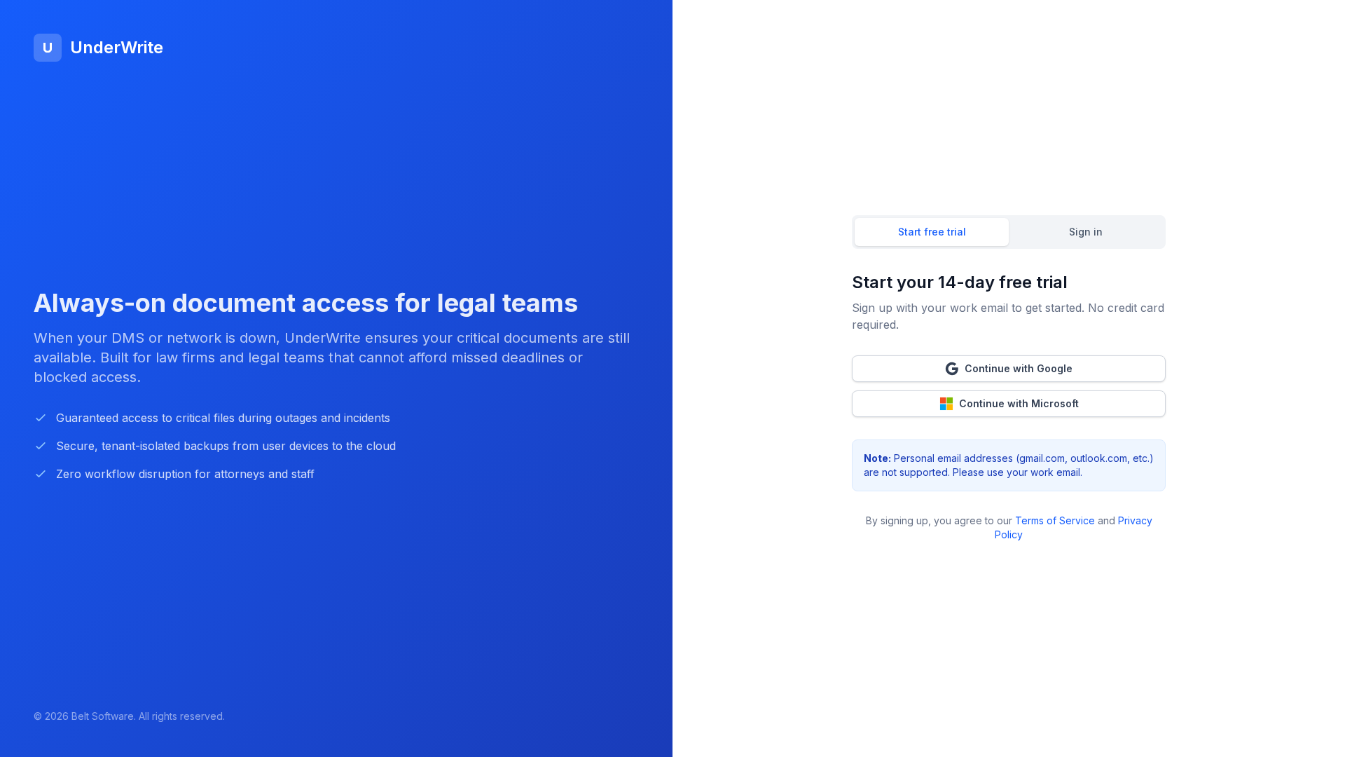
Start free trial (932, 232)
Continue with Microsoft (1019, 403)
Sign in (1086, 232)
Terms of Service (1055, 520)
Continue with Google (1018, 368)
